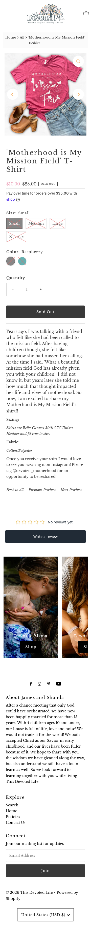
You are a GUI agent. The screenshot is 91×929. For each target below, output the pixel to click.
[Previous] (12, 94)
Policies (13, 816)
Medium (36, 223)
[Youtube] (58, 684)
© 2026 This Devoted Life (29, 892)
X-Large (16, 236)
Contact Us (15, 822)
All (22, 37)
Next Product (71, 490)
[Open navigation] (8, 13)
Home (10, 37)
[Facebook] (31, 684)
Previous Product (42, 490)
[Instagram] (39, 684)
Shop (30, 646)
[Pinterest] (48, 684)
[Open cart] (86, 13)
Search (12, 805)
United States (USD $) (44, 915)
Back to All (15, 490)
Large (57, 223)
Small (14, 223)
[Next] (78, 94)
